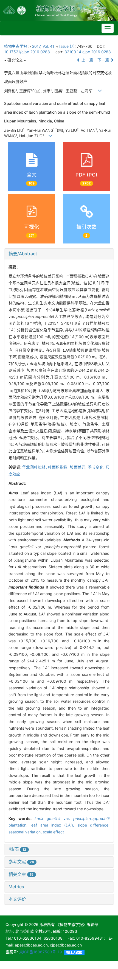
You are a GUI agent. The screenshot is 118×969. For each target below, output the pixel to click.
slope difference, (93, 825)
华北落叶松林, (35, 467)
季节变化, (97, 467)
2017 (36, 46)
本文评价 (17, 899)
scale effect (53, 832)
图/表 (17, 849)
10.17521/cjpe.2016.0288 (27, 51)
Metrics (16, 886)
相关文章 (21, 874)
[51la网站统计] (74, 952)
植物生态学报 (15, 46)
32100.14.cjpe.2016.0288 (87, 51)
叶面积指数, (59, 467)
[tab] (59, 254)
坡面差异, (79, 467)
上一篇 (86, 60)
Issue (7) (67, 46)
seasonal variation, (26, 832)
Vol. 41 (48, 46)
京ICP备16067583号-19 (40, 952)
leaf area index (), (53, 825)
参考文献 (21, 861)
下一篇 (103, 60)
